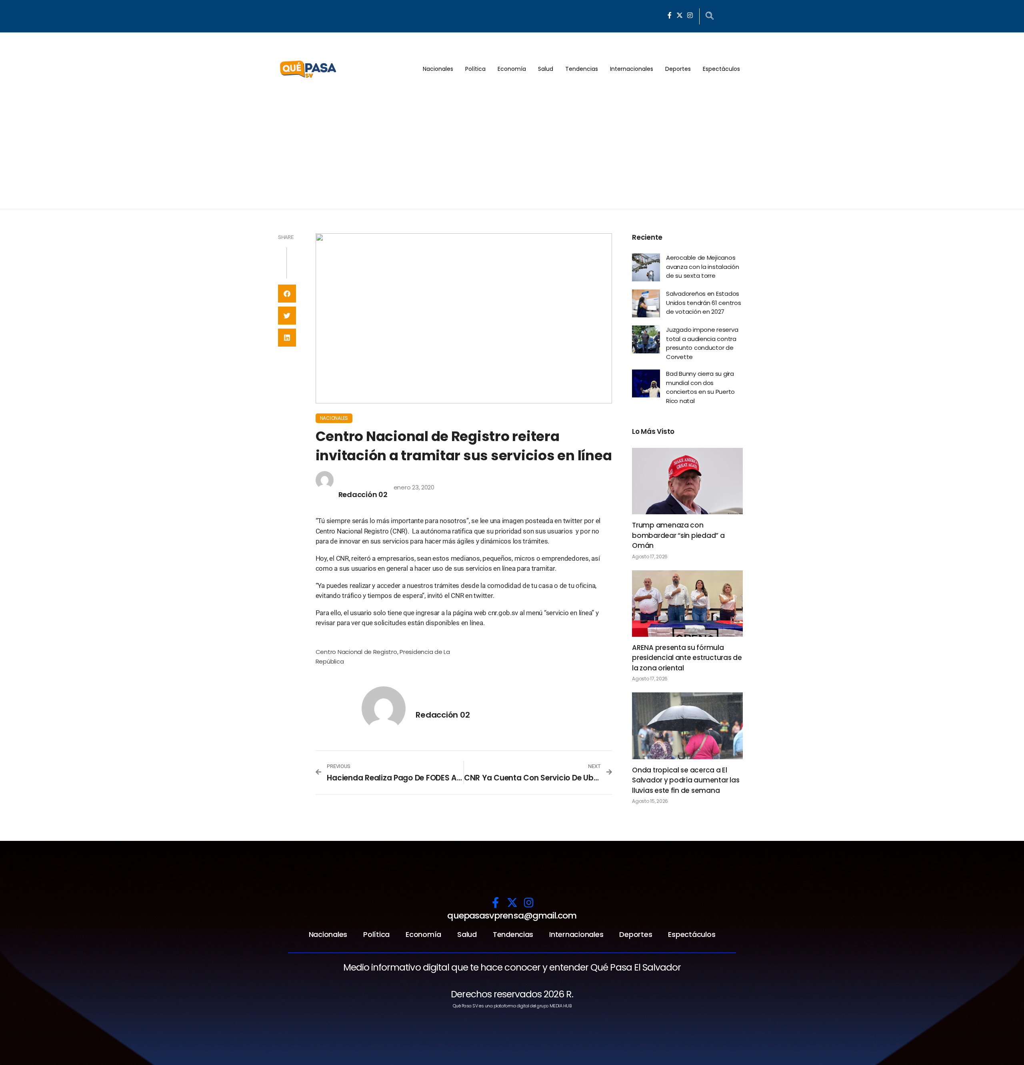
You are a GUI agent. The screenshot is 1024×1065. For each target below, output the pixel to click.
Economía (512, 69)
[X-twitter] (679, 15)
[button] (287, 294)
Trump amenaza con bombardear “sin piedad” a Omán (678, 535)
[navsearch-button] (710, 16)
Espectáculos (721, 69)
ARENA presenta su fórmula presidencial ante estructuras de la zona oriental (687, 658)
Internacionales (631, 69)
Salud (545, 69)
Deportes (678, 69)
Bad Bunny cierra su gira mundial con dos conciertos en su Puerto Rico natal (700, 387)
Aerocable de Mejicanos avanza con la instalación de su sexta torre (702, 266)
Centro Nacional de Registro (356, 652)
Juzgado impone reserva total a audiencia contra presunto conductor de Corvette (702, 343)
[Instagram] (690, 15)
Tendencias (581, 69)
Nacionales (438, 69)
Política (475, 69)
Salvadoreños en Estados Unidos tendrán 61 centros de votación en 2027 (703, 302)
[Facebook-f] (669, 15)
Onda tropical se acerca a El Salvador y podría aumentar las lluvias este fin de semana (685, 780)
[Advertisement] (512, 149)
